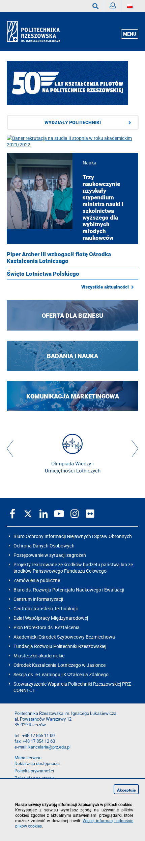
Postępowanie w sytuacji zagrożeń (49, 555)
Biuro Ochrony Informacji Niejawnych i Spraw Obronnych (72, 536)
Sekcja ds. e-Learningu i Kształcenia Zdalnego (61, 674)
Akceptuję (126, 790)
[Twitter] (28, 513)
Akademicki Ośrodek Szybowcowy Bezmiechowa (64, 637)
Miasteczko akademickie (38, 655)
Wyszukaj (95, 6)
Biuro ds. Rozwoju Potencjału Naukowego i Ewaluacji (68, 589)
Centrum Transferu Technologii (45, 608)
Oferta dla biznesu (72, 315)
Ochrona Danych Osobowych (44, 545)
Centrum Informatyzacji (38, 599)
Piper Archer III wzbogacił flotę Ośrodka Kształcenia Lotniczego (59, 257)
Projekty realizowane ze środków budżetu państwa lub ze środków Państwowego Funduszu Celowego (73, 567)
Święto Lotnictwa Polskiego (43, 273)
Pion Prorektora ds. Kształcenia (46, 627)
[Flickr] (90, 513)
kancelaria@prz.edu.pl (49, 747)
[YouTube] (59, 513)
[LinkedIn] (43, 513)
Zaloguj (112, 6)
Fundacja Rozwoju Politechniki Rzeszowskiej (59, 646)
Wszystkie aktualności (105, 287)
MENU (129, 34)
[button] (10, 448)
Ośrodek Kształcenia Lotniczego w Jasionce (59, 665)
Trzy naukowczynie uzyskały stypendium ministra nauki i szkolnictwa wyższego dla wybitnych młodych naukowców (103, 207)
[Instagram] (74, 513)
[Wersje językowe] (129, 6)
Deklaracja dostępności (37, 763)
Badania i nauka (72, 355)
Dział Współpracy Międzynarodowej (50, 618)
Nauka (89, 162)
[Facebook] (12, 513)
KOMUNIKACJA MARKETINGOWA (72, 396)
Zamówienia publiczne (36, 580)
